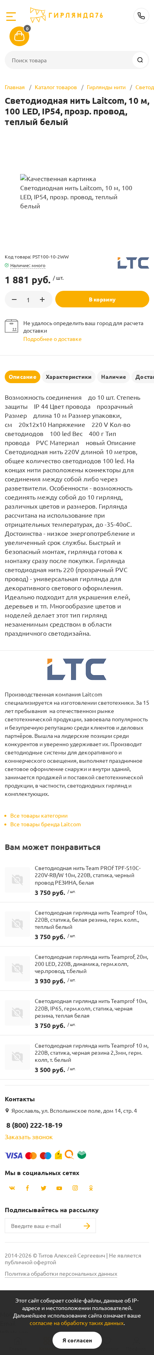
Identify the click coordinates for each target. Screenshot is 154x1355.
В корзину (102, 299)
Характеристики (69, 376)
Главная (15, 86)
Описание (22, 376)
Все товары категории (39, 815)
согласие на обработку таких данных (77, 1322)
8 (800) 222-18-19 (141, 16)
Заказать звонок (29, 1136)
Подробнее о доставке (52, 338)
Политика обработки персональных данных (61, 1273)
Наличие (113, 376)
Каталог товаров (56, 86)
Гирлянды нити (106, 86)
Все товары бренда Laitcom (45, 823)
